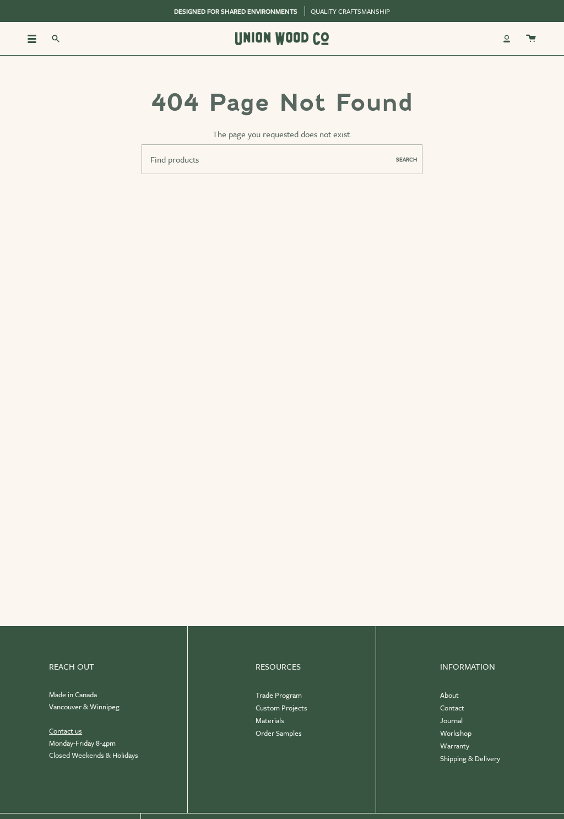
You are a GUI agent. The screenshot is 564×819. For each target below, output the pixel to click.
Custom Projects (281, 707)
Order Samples (279, 733)
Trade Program (279, 695)
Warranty (454, 745)
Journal (451, 720)
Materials (270, 720)
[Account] (506, 38)
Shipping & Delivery (470, 758)
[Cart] (530, 38)
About (449, 695)
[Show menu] (36, 38)
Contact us (65, 730)
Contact (452, 707)
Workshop (455, 733)
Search (406, 159)
